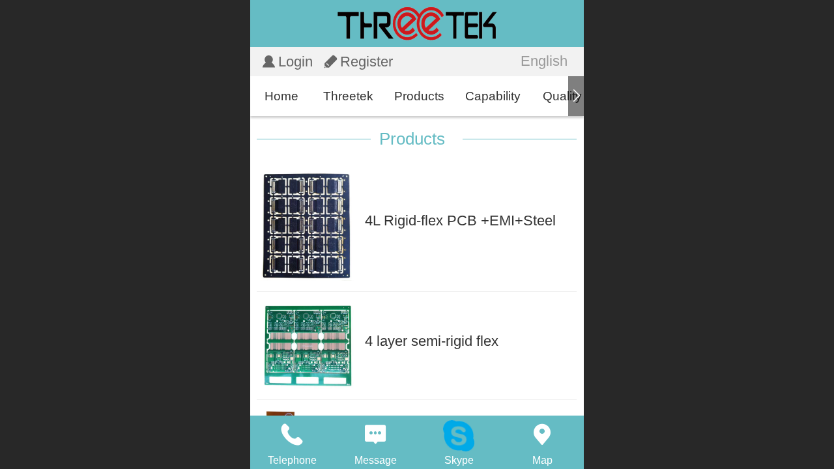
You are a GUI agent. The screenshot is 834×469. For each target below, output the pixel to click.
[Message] (375, 434)
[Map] (542, 434)
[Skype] (458, 434)
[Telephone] (292, 434)
